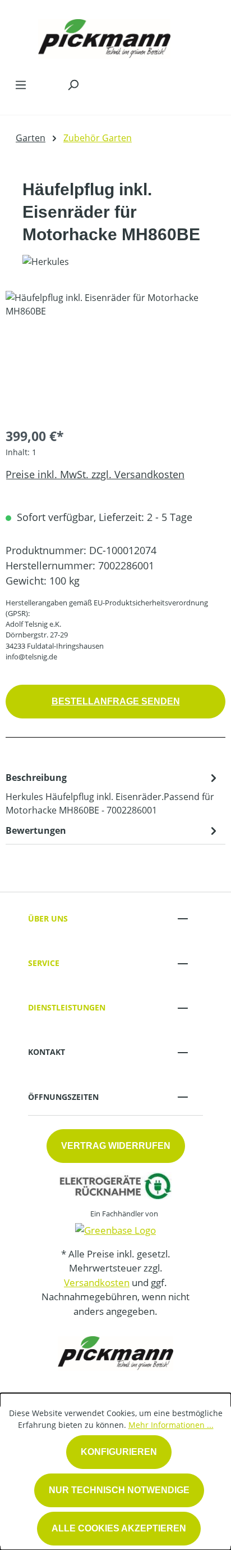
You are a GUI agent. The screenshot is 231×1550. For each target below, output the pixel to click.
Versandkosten (97, 1282)
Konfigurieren (119, 1452)
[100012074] (115, 354)
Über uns (48, 918)
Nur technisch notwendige (119, 1490)
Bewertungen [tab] (36, 830)
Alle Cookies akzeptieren (119, 1528)
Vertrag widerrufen (115, 1146)
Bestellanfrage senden (116, 701)
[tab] (113, 793)
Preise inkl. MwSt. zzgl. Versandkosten (95, 474)
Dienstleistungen (66, 1007)
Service (43, 963)
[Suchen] (73, 84)
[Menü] (20, 84)
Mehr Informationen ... (171, 1424)
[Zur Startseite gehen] (104, 36)
